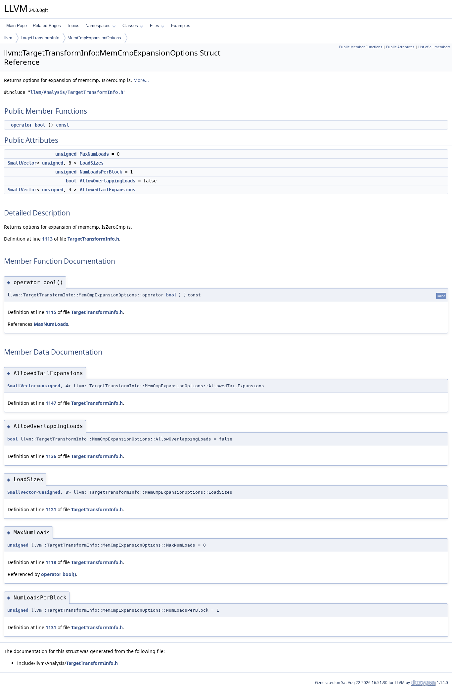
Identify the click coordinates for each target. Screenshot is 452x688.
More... (141, 80)
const (62, 125)
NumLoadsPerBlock (101, 171)
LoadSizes (92, 163)
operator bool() (58, 574)
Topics (73, 25)
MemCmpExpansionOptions (94, 37)
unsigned (65, 154)
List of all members (434, 47)
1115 (51, 312)
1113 (47, 239)
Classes (130, 25)
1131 (51, 627)
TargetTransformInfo (40, 37)
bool (71, 180)
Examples (180, 25)
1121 (51, 509)
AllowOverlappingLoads (107, 180)
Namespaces (98, 25)
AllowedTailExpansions (107, 189)
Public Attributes (400, 47)
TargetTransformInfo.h (93, 239)
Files (154, 25)
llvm (8, 37)
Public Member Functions (360, 47)
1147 (51, 403)
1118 (51, 562)
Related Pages (47, 25)
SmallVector (22, 163)
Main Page (16, 25)
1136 (51, 456)
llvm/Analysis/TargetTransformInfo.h (76, 92)
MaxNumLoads (94, 154)
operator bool (28, 125)
